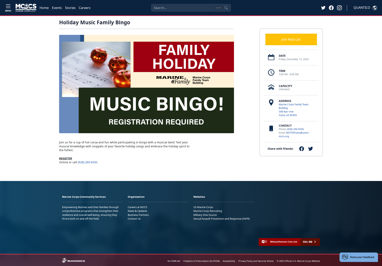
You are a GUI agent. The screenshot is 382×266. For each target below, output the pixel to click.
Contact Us (134, 218)
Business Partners (138, 215)
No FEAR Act (174, 260)
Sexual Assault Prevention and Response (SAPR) (221, 218)
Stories (70, 8)
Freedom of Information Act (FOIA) (201, 260)
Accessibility (229, 260)
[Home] (26, 8)
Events (57, 8)
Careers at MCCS (137, 207)
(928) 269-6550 (295, 129)
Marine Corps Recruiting (207, 211)
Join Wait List (291, 39)
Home (44, 8)
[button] (331, 7)
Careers (85, 8)
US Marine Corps (203, 207)
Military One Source (205, 215)
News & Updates (137, 211)
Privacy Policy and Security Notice (256, 260)
